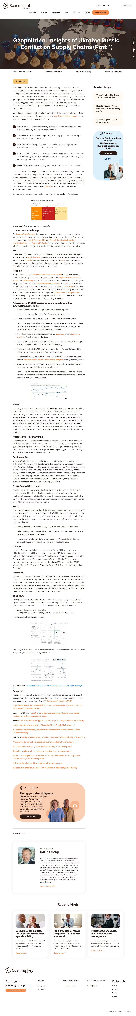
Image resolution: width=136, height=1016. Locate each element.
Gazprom (37, 240)
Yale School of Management (65, 116)
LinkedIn (115, 986)
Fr (108, 6)
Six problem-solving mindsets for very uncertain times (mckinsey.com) (42, 751)
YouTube (115, 996)
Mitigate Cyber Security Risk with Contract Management (104, 933)
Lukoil (30, 240)
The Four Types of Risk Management (106, 121)
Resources (56, 12)
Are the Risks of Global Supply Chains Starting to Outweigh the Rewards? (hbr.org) (50, 720)
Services (44, 12)
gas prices (60, 334)
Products (32, 12)
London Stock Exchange (26, 234)
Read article (21, 953)
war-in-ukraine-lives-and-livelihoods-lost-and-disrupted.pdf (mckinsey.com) (53, 737)
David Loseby (86, 72)
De (104, 6)
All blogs (22, 81)
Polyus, (34, 243)
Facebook (115, 989)
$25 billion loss (34, 257)
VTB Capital (42, 243)
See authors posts (47, 886)
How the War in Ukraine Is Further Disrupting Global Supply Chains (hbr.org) (44, 725)
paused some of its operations (66, 292)
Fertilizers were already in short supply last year (43, 360)
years (63, 260)
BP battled (28, 260)
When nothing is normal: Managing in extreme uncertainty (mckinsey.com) (43, 742)
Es (114, 6)
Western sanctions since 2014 (48, 283)
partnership (28, 280)
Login (125, 5)
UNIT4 (87, 12)
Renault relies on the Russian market (46, 274)
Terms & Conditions (68, 986)
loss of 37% (69, 286)
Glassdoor (49, 186)
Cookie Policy (42, 989)
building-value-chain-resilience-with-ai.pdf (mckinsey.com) (37, 763)
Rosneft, (53, 240)
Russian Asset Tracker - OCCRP (59, 701)
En (98, 6)
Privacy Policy (42, 986)
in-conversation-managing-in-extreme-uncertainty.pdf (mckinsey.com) (42, 746)
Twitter (114, 993)
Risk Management (117, 72)
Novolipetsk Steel (20, 243)
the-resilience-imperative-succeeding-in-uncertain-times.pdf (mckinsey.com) (45, 768)
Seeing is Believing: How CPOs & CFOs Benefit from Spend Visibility (30, 933)
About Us (76, 12)
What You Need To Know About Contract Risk (107, 96)
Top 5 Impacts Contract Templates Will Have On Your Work (67, 933)
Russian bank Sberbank (66, 240)
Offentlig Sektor (92, 986)
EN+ (44, 240)
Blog (66, 12)
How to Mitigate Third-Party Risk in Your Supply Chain (108, 108)
